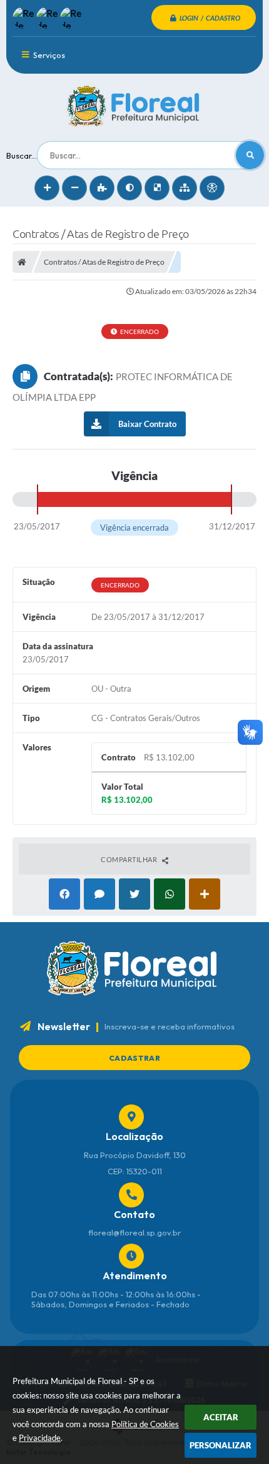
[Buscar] (250, 155)
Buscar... (21, 155)
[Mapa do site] (184, 187)
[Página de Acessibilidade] (212, 187)
